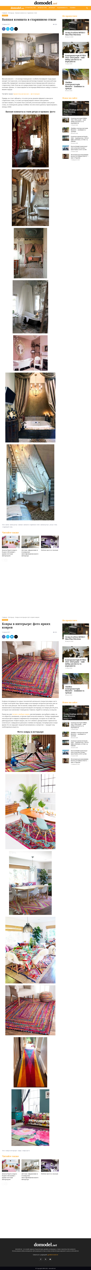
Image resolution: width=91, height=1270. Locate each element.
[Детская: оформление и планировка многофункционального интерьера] (30, 542)
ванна (7, 525)
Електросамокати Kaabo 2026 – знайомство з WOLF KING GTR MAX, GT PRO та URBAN (80, 139)
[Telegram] (12, 29)
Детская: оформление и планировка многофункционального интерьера (30, 553)
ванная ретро (45, 525)
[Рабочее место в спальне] (50, 542)
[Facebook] (4, 29)
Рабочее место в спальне (49, 550)
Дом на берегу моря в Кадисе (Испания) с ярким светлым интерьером (9, 553)
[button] (87, 8)
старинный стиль (7, 527)
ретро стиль (53, 525)
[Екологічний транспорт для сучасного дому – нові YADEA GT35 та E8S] (65, 148)
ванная (20, 525)
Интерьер (11, 13)
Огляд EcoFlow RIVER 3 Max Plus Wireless (75, 33)
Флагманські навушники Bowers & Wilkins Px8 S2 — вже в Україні (80, 156)
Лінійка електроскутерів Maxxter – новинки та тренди (74, 85)
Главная (4, 13)
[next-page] (6, 560)
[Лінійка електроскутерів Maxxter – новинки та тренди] (75, 77)
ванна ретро (14, 525)
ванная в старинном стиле (32, 525)
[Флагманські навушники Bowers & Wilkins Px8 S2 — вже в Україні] (65, 156)
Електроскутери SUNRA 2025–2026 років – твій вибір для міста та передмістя (75, 58)
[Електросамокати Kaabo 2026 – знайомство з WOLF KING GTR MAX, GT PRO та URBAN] (65, 138)
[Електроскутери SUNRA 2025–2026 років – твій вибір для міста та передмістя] (75, 50)
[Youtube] (50, 1259)
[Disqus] (30, 588)
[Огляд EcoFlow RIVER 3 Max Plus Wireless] (75, 27)
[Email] (16, 29)
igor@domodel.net (52, 1255)
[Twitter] (8, 29)
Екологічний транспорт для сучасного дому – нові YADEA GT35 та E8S (79, 147)
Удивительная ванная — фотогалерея (26, 94)
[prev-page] (3, 560)
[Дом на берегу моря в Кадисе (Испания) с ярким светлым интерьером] (11, 542)
